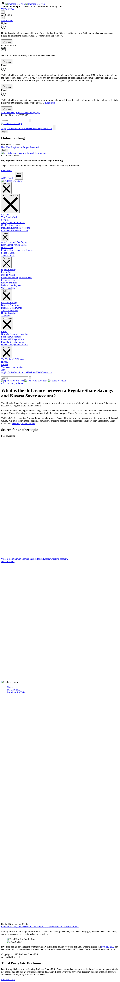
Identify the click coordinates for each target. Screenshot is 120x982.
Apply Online (7, 128)
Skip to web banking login (28, 112)
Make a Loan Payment (11, 285)
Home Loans (7, 247)
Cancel (4, 979)
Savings (4, 220)
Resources (7, 318)
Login (4, 150)
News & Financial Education (14, 334)
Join (3, 369)
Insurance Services (9, 280)
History (4, 362)
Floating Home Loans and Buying (17, 250)
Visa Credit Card (9, 217)
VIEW (4, 9)
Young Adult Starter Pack (13, 222)
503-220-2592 (13, 689)
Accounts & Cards (10, 195)
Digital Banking (8, 269)
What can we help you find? (14, 118)
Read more (50, 103)
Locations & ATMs (16, 692)
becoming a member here (23, 423)
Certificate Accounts (10, 225)
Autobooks (6, 315)
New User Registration (11, 147)
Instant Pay (6, 272)
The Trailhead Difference (12, 359)
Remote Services (9, 282)
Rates (33, 128)
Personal (6, 184)
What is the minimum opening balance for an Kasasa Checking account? (34, 559)
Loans (5, 233)
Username (6, 144)
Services (6, 258)
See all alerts (7, 20)
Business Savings (9, 302)
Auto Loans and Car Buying (14, 242)
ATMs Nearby (7, 178)
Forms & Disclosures (49, 926)
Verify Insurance (31, 926)
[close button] (3, 4)
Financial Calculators (11, 336)
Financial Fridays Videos (12, 339)
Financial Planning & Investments (16, 277)
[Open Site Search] (54, 127)
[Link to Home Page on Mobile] (11, 123)
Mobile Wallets (8, 275)
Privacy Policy (72, 926)
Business (7, 291)
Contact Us (47, 128)
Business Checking (10, 305)
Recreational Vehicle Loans (13, 245)
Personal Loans (8, 252)
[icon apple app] (35, 4)
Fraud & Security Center (12, 342)
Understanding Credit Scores (14, 344)
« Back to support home (12, 383)
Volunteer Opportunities (12, 367)
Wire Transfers (8, 288)
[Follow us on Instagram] (63, 919)
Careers (4, 364)
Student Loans (7, 255)
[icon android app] (15, 4)
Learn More (6, 170)
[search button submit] (30, 120)
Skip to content (8, 112)
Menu (19, 173)
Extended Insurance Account (14, 230)
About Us (7, 347)
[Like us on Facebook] (63, 807)
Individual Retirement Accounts (15, 228)
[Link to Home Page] (11, 181)
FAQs (39, 128)
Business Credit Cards (11, 308)
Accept (11, 979)
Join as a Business (9, 310)
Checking (5, 214)
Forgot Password (31, 147)
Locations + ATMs (22, 128)
